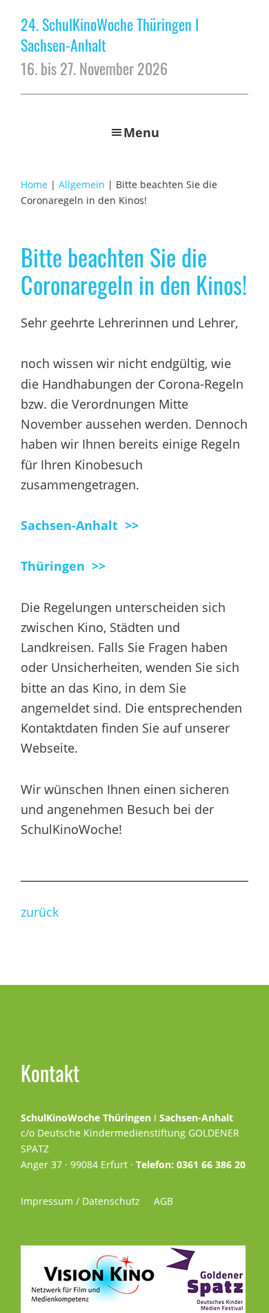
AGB (163, 1201)
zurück (40, 912)
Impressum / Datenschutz (80, 1201)
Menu (141, 132)
